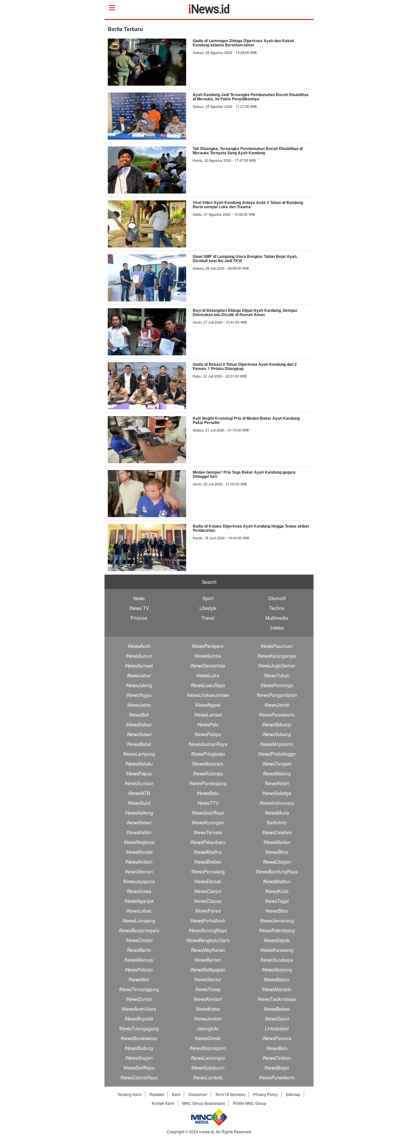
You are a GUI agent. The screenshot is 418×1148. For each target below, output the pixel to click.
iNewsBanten (207, 959)
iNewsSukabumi (207, 1067)
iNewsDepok (277, 940)
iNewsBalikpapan (208, 969)
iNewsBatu (208, 793)
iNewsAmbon (139, 861)
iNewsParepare (208, 646)
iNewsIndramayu (277, 803)
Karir (176, 1094)
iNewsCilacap (208, 901)
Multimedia (276, 618)
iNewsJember (208, 1018)
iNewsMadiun (277, 881)
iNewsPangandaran (277, 695)
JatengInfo (208, 1028)
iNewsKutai (276, 891)
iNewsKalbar (139, 724)
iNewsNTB (139, 793)
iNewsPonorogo (277, 685)
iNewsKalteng (139, 812)
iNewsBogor (277, 1067)
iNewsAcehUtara (139, 1008)
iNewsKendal (139, 852)
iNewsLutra (207, 675)
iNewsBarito (139, 950)
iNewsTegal (277, 901)
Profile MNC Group (249, 1103)
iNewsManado (277, 989)
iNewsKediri (277, 783)
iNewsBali (139, 714)
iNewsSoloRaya (208, 812)
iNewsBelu (277, 1048)
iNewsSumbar (139, 783)
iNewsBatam (277, 979)
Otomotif (277, 598)
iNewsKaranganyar (277, 655)
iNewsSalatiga (276, 793)
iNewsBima (276, 852)
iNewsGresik (208, 1038)
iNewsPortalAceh (207, 920)
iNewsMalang (277, 773)
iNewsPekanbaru (207, 842)
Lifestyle (208, 608)
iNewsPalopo (208, 734)
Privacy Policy (265, 1094)
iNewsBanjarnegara (139, 930)
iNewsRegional (139, 842)
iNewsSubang (277, 734)
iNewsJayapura (139, 881)
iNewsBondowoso (139, 1038)
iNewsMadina (208, 852)
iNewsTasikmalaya (277, 999)
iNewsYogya (139, 695)
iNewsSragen (139, 1058)
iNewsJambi (277, 704)
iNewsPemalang (208, 871)
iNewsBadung (139, 1048)
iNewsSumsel (139, 665)
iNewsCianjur (207, 891)
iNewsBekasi (277, 1008)
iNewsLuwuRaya (208, 685)
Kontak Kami (163, 1103)
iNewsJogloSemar (277, 665)
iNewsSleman (139, 871)
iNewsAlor (139, 979)
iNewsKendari (208, 999)
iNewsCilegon (277, 861)
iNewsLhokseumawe (208, 695)
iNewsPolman (139, 969)
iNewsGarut (277, 1018)
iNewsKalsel (139, 822)
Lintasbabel (277, 1028)
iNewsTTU (208, 803)
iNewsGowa (139, 891)
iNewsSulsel (139, 734)
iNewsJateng (139, 685)
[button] (105, 1144)
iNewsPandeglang (208, 783)
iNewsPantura (277, 1038)
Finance (139, 618)
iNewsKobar (208, 1008)
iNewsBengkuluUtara (208, 940)
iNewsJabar (139, 675)
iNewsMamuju (138, 959)
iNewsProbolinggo (277, 754)
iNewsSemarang (277, 920)
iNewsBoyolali (139, 1018)
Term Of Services (230, 1094)
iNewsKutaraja (208, 773)
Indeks (277, 627)
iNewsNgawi (207, 704)
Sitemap (293, 1094)
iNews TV (139, 608)
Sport (208, 598)
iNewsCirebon (277, 1058)
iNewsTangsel (277, 763)
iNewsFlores (208, 910)
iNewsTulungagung (139, 1028)
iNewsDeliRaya (138, 1067)
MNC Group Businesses (203, 1103)
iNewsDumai (139, 999)
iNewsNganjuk (139, 901)
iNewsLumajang (138, 920)
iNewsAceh (139, 646)
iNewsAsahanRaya (207, 744)
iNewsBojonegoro (208, 1048)
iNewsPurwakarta (277, 714)
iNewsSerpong (277, 969)
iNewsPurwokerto (277, 1077)
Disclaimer (197, 1094)
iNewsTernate (208, 832)
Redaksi (157, 1094)
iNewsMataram (207, 763)
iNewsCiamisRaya (139, 1077)
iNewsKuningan (208, 822)
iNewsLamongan (208, 1058)
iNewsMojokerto (276, 744)
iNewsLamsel (208, 714)
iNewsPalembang (277, 930)
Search (209, 582)
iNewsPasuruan (277, 646)
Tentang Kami (129, 1094)
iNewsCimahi (139, 940)
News (139, 598)
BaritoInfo (277, 822)
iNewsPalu (208, 724)
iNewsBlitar (276, 910)
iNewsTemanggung (139, 989)
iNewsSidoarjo (277, 724)
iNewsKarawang (277, 950)
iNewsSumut (139, 655)
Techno (276, 608)
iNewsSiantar (207, 979)
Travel (207, 618)
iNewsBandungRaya (277, 871)
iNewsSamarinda (207, 665)
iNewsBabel (139, 744)
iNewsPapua (139, 773)
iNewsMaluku (139, 763)
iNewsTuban (277, 675)
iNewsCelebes (277, 832)
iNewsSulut (139, 803)
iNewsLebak (139, 910)
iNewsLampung (139, 754)
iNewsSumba (207, 655)
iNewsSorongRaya (208, 930)
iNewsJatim (139, 704)
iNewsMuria (277, 812)
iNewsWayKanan (208, 950)
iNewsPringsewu (208, 754)
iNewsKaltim (139, 832)
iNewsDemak (207, 881)
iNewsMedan (277, 842)
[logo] (209, 11)
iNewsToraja (208, 989)
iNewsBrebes (207, 861)
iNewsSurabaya (277, 959)
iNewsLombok (207, 1077)
